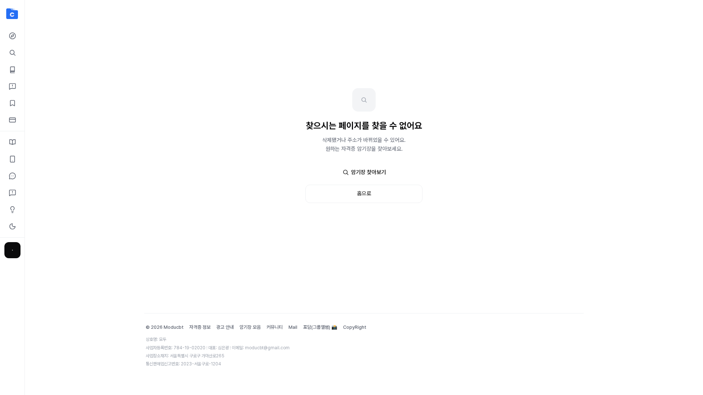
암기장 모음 (250, 327)
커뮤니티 (275, 327)
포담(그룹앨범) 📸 (320, 327)
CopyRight (354, 327)
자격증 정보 (200, 327)
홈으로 (364, 193)
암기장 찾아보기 (368, 172)
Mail (293, 327)
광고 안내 (225, 327)
